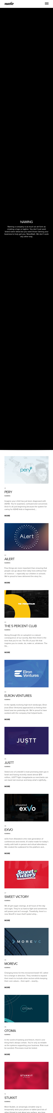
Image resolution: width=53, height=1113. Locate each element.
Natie (9, 3)
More (7, 516)
